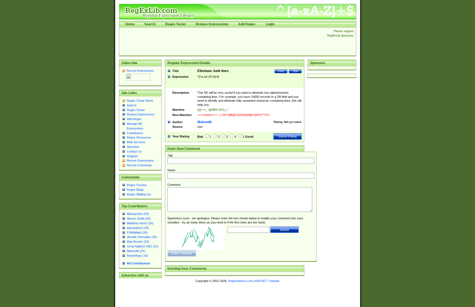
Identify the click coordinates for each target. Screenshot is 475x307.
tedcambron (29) (138, 227)
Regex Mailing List (139, 194)
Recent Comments (139, 165)
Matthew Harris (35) (140, 223)
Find (281, 71)
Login (270, 24)
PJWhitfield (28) (137, 232)
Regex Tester (175, 24)
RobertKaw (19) (137, 255)
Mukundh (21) (136, 251)
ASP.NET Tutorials (267, 281)
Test (295, 71)
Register (132, 156)
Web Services (136, 142)
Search (150, 24)
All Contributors (138, 263)
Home (130, 24)
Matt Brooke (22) (138, 241)
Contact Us (134, 151)
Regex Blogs (135, 189)
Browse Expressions (212, 24)
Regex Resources (139, 137)
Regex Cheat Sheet (140, 100)
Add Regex (246, 24)
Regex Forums (137, 185)
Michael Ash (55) (138, 213)
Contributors (135, 133)
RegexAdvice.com (240, 281)
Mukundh (204, 122)
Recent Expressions (140, 70)
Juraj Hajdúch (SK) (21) (142, 246)
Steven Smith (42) (139, 218)
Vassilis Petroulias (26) (142, 237)
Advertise (133, 146)
